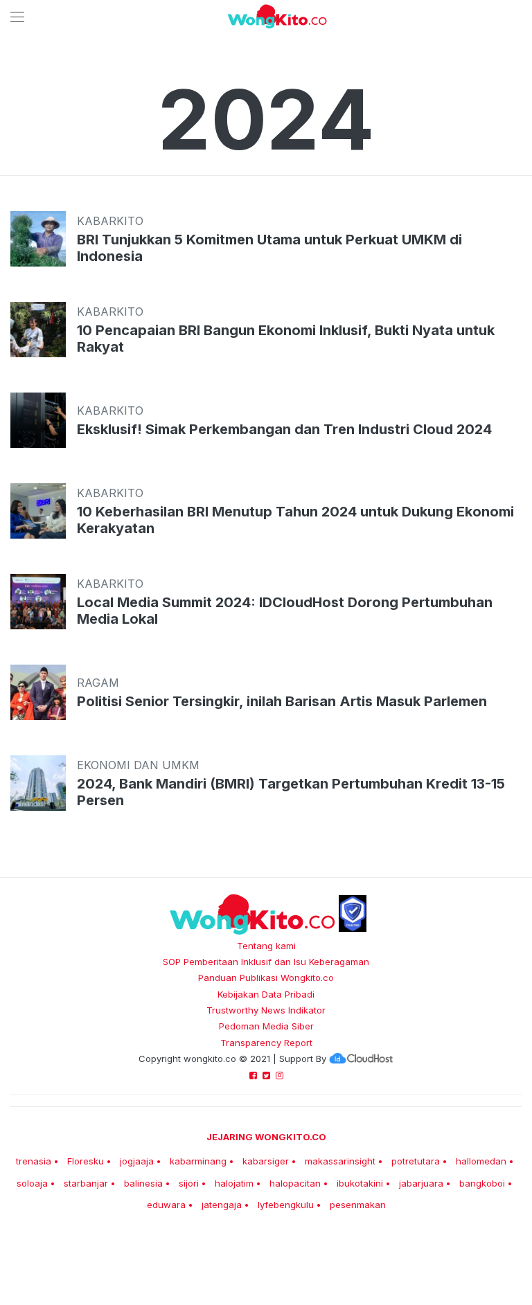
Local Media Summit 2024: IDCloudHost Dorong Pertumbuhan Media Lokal (285, 610)
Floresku (85, 1161)
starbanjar (86, 1183)
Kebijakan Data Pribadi (266, 994)
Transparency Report (266, 1042)
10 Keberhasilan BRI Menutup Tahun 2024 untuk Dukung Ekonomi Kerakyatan (295, 520)
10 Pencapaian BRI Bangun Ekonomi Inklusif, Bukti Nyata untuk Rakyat (286, 338)
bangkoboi (482, 1183)
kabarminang (198, 1161)
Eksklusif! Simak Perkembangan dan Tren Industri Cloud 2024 (284, 429)
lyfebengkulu (286, 1204)
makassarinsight (340, 1161)
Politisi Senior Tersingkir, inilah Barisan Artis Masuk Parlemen (282, 701)
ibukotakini (360, 1183)
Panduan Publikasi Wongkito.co (266, 977)
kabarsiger (265, 1161)
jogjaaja (137, 1161)
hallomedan (481, 1161)
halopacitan (295, 1183)
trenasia (33, 1161)
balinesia (143, 1183)
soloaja (32, 1183)
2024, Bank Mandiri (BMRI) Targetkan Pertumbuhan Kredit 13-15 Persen (291, 792)
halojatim (234, 1183)
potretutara (415, 1161)
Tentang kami (266, 945)
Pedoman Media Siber (266, 1026)
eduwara (166, 1204)
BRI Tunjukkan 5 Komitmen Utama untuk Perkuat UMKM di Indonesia (269, 247)
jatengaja (222, 1204)
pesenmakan (358, 1204)
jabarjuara (421, 1183)
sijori (189, 1183)
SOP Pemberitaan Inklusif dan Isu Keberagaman (266, 961)
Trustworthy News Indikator (266, 1010)
